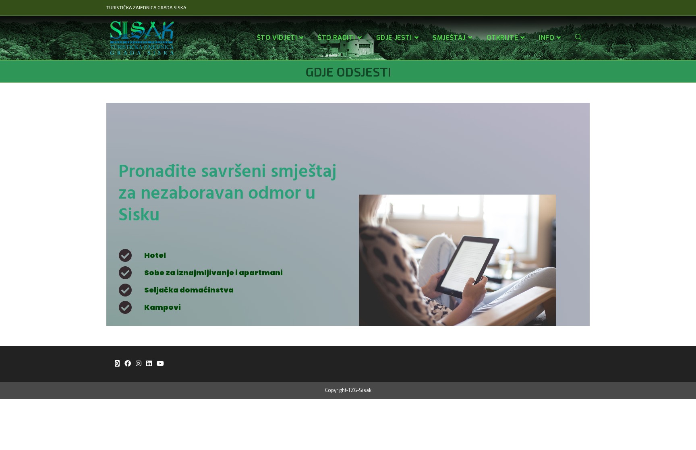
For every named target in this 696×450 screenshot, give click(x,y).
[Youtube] (160, 364)
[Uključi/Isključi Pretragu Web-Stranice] (578, 38)
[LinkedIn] (149, 364)
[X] (117, 364)
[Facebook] (127, 364)
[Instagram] (138, 364)
